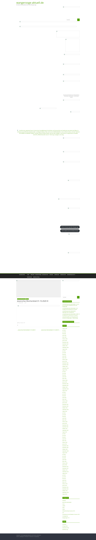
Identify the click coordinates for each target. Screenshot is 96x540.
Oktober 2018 (64, 490)
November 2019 (65, 468)
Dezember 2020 (65, 445)
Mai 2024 (64, 375)
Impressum (56, 274)
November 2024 (65, 364)
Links (28, 274)
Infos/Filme (29, 277)
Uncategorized (65, 516)
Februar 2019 (64, 483)
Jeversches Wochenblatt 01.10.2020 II (26, 330)
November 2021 (65, 426)
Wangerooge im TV (71, 274)
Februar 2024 (64, 380)
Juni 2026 (64, 331)
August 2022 (64, 411)
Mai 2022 (64, 416)
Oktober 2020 (64, 449)
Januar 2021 (64, 444)
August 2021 (64, 432)
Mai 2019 (64, 478)
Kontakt (51, 274)
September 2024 (65, 368)
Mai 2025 (64, 354)
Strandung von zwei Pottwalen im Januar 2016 (71, 514)
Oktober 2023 (64, 387)
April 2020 (64, 459)
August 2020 (64, 452)
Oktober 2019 (64, 469)
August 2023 (64, 390)
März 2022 (64, 419)
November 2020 (65, 447)
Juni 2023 (64, 394)
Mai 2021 (64, 437)
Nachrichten (22, 274)
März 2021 (64, 440)
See (63, 512)
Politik (63, 509)
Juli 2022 (64, 413)
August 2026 (64, 328)
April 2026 (64, 335)
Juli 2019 (64, 475)
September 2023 (65, 388)
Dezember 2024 (65, 363)
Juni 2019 (64, 476)
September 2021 (65, 430)
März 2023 (64, 399)
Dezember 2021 (65, 425)
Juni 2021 (64, 435)
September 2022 (65, 409)
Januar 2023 (64, 402)
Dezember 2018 (65, 487)
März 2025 (64, 357)
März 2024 (64, 378)
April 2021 (64, 438)
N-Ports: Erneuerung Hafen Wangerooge (69, 227)
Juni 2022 (64, 414)
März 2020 (64, 461)
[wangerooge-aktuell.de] (17, 276)
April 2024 (64, 376)
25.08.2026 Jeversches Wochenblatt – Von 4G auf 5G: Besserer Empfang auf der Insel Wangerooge (70, 305)
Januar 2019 (64, 485)
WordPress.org (65, 529)
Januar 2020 (64, 464)
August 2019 (64, 473)
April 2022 (64, 418)
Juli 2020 (64, 454)
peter (25, 302)
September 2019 (65, 471)
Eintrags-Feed (65, 526)
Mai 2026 (64, 333)
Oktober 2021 (64, 428)
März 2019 (64, 482)
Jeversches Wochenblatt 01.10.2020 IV (50, 330)
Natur (63, 507)
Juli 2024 (64, 371)
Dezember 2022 (65, 404)
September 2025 (65, 347)
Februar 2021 (64, 442)
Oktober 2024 (64, 366)
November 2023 (65, 385)
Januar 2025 (64, 361)
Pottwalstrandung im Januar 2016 (68, 510)
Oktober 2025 (64, 345)
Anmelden (64, 524)
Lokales (63, 505)
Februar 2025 (64, 359)
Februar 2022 (64, 421)
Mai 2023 (64, 395)
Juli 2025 (64, 350)
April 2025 (64, 356)
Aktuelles (64, 500)
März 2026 (64, 337)
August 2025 (64, 349)
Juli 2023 (64, 392)
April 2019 (64, 480)
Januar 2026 (64, 340)
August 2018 (64, 494)
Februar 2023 (64, 400)
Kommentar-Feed (65, 527)
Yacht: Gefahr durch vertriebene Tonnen (70, 230)
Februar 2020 (64, 463)
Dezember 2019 (65, 466)
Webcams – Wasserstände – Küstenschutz (39, 274)
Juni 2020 (64, 456)
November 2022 (65, 406)
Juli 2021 (64, 433)
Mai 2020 (64, 457)
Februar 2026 (64, 338)
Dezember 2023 (65, 383)
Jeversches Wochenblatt (21, 298)
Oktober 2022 (64, 407)
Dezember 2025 (65, 342)
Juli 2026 (64, 330)
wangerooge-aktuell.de (30, 2)
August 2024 (64, 369)
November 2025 (65, 344)
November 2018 (65, 488)
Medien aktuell (36, 277)
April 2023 (64, 397)
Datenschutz (63, 274)
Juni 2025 (64, 352)
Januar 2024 (64, 381)
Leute (27, 298)
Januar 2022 (64, 423)
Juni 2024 (64, 373)
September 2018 (65, 492)
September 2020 (65, 451)
